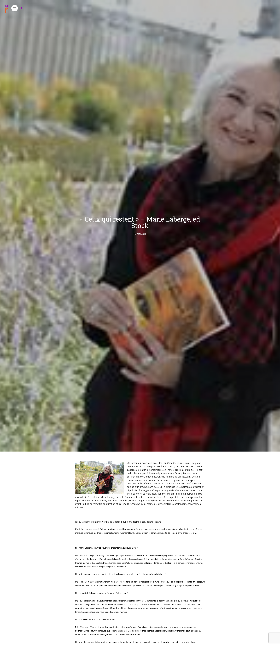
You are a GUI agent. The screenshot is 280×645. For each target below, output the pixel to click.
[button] (14, 8)
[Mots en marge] (6, 8)
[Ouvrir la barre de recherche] (21, 8)
